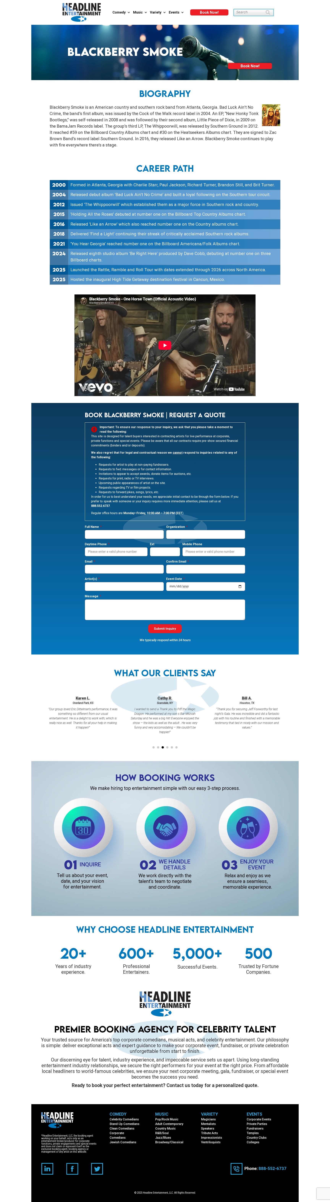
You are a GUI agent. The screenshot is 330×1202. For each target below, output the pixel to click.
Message (92, 596)
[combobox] (249, 12)
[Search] (270, 12)
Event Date (174, 579)
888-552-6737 (272, 1168)
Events (174, 12)
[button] (153, 747)
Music (138, 12)
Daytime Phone (96, 544)
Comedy (119, 12)
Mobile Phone (192, 544)
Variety (155, 12)
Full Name (92, 527)
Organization (176, 527)
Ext (152, 544)
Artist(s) (91, 579)
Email (89, 561)
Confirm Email (176, 561)
